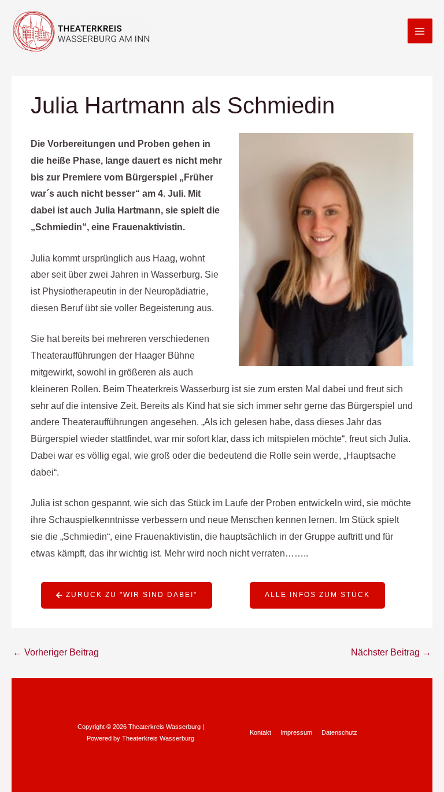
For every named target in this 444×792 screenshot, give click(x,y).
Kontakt (260, 732)
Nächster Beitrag (391, 652)
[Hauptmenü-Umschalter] (420, 31)
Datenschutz (339, 732)
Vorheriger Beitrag (56, 652)
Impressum (296, 732)
